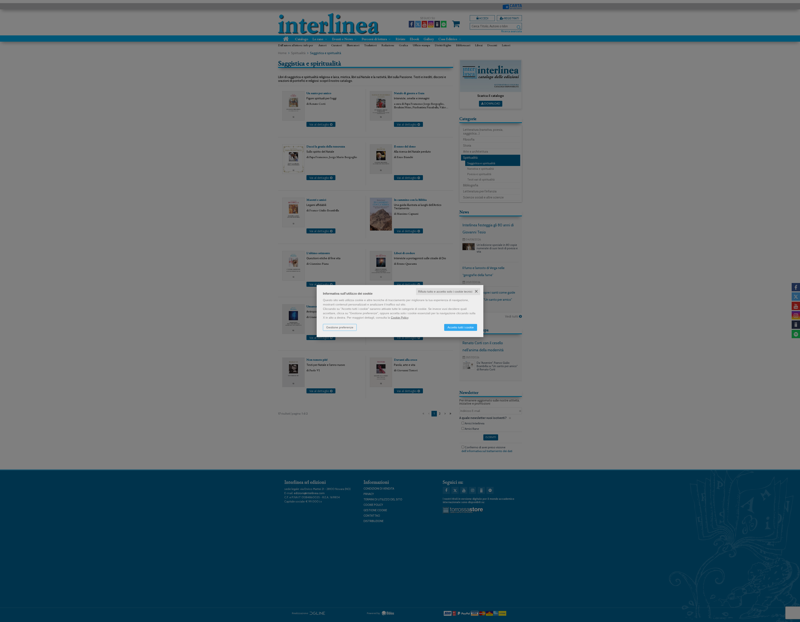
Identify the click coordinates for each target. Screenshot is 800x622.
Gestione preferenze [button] (339, 327)
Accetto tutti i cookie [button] (461, 327)
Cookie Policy (399, 317)
